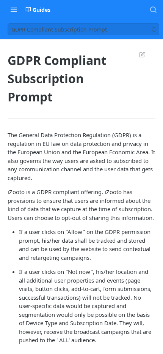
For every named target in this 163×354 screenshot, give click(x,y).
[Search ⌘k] (153, 9)
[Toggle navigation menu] (14, 9)
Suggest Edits (138, 54)
